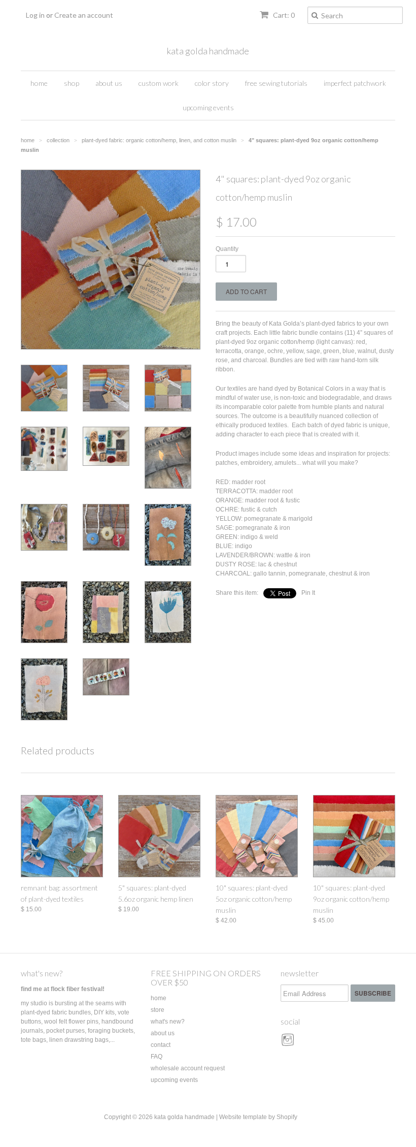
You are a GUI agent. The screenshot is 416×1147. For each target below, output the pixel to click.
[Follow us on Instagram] (289, 1043)
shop (71, 83)
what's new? (41, 973)
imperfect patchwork (355, 83)
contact (160, 1044)
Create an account (83, 15)
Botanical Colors (320, 388)
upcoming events (208, 107)
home (39, 83)
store (157, 1009)
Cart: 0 (283, 15)
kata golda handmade (208, 50)
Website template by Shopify (258, 1117)
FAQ (156, 1056)
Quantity (227, 248)
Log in (35, 15)
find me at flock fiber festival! (63, 989)
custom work (158, 83)
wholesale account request (188, 1068)
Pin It (308, 592)
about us (108, 83)
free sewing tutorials (276, 83)
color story (212, 83)
